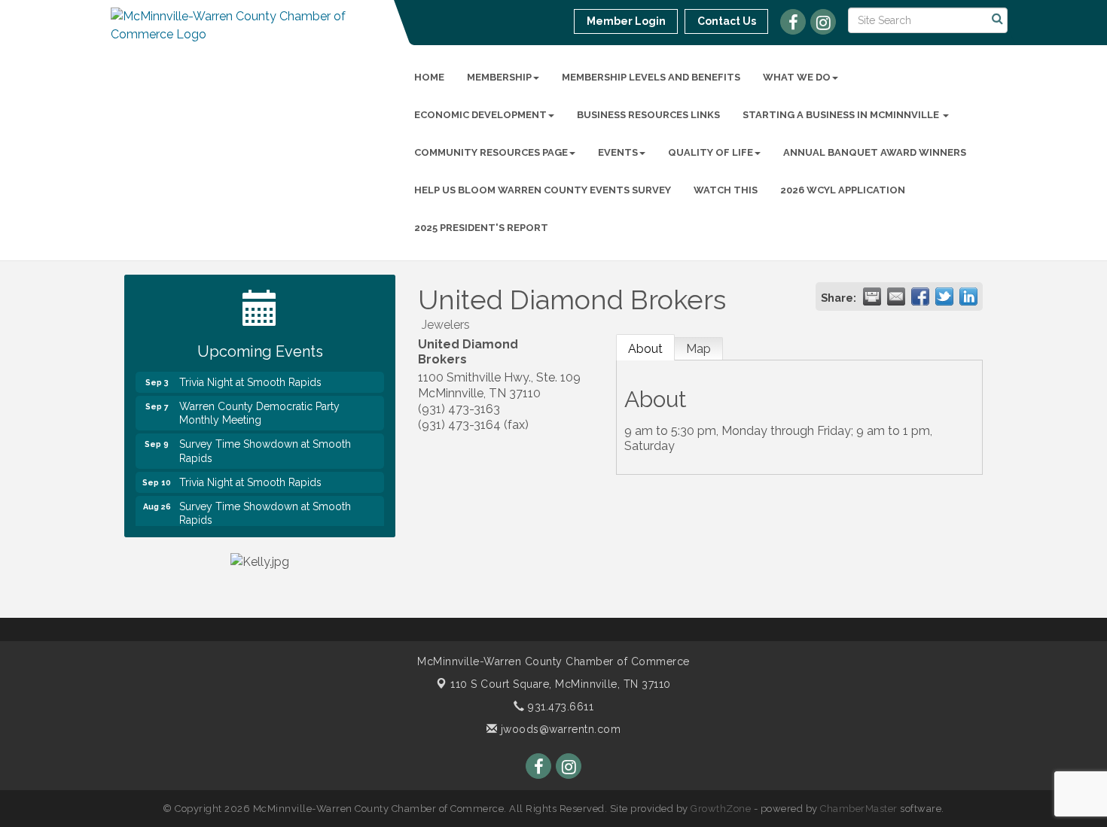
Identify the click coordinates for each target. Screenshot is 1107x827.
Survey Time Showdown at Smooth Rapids (265, 445)
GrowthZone (721, 808)
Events (618, 152)
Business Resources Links (648, 114)
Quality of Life (710, 152)
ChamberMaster (859, 808)
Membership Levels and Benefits (651, 77)
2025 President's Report (481, 227)
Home (429, 77)
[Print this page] (872, 296)
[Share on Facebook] (920, 296)
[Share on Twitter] (944, 296)
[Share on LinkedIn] (968, 296)
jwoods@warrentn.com (559, 729)
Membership (499, 77)
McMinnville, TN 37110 (560, 684)
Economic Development (480, 114)
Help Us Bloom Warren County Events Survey (542, 190)
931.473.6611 (559, 707)
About (645, 349)
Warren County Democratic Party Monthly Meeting (259, 407)
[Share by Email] (896, 296)
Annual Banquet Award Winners (874, 152)
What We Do (797, 77)
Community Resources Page (491, 152)
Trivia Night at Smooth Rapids (250, 376)
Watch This (726, 190)
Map (698, 349)
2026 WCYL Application (842, 190)
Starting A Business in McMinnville (842, 114)
